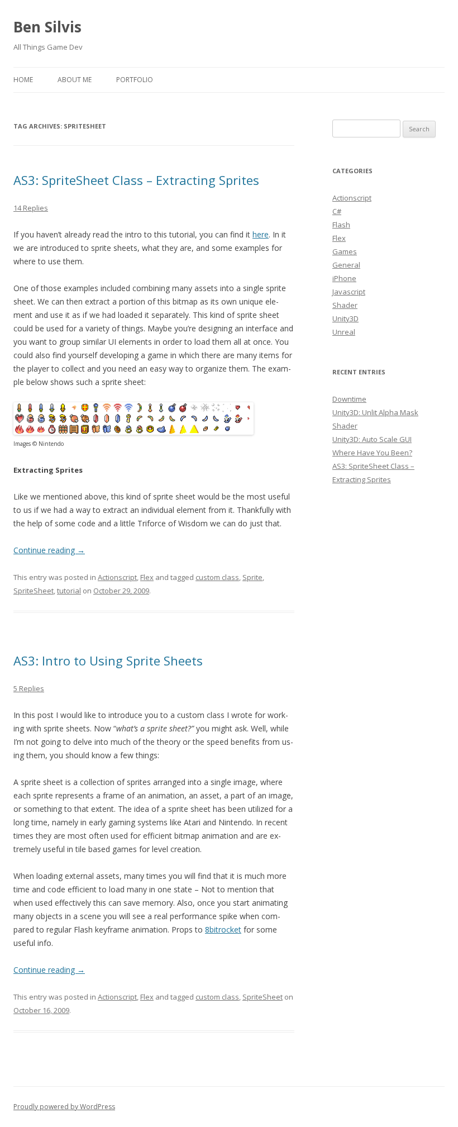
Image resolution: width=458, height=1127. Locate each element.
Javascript (348, 292)
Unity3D (345, 318)
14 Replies (30, 208)
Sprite (252, 577)
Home (23, 79)
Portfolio (134, 79)
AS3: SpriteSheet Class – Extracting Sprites (136, 180)
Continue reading (49, 550)
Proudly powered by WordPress (64, 1106)
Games (344, 251)
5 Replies (28, 688)
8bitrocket (223, 929)
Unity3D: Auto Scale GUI (372, 439)
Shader (344, 305)
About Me (75, 79)
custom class (217, 577)
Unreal (343, 332)
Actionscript (117, 577)
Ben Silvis (47, 27)
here (260, 234)
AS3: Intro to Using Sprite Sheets (108, 660)
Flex (147, 577)
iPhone (344, 278)
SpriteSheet (33, 591)
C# (336, 211)
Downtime (349, 399)
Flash (341, 225)
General (346, 265)
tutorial (69, 591)
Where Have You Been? (372, 453)
